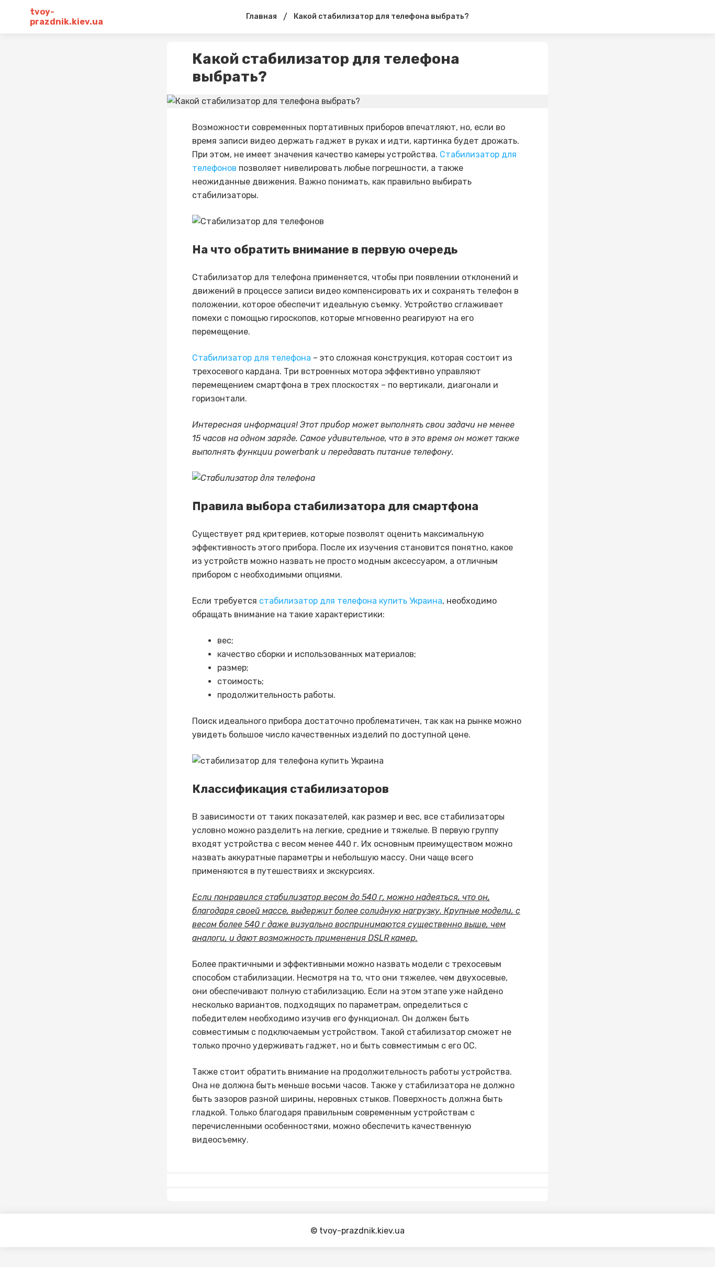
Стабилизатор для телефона (251, 358)
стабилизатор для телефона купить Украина (350, 601)
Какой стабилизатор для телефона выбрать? (381, 16)
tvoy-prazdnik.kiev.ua (66, 17)
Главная (261, 16)
